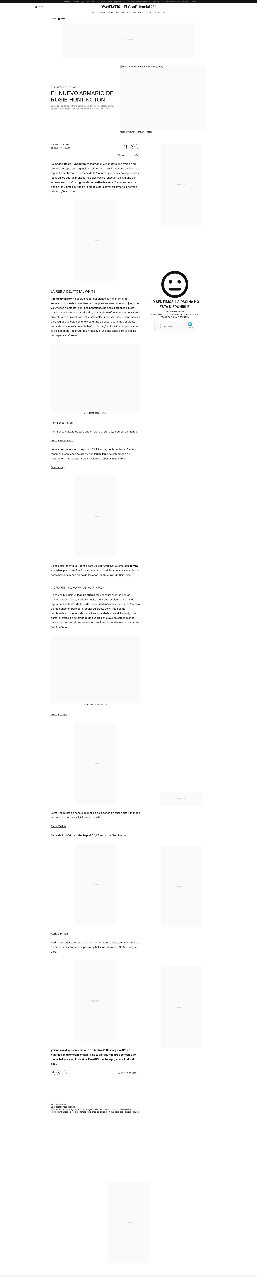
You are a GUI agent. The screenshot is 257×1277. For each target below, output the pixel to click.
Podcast (148, 12)
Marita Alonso (62, 145)
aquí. (54, 1063)
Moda (94, 12)
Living (128, 12)
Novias (110, 12)
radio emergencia (183, 2)
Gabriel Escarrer (106, 2)
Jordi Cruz (195, 2)
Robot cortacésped (168, 2)
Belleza (103, 12)
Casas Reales (138, 12)
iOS (89, 1050)
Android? (100, 1050)
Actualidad (120, 12)
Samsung (155, 2)
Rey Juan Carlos (92, 2)
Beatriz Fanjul (79, 2)
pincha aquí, (107, 1059)
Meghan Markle (119, 2)
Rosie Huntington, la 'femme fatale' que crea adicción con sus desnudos (88, 1111)
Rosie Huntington (75, 164)
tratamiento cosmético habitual (138, 2)
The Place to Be (159, 12)
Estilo (54, 19)
